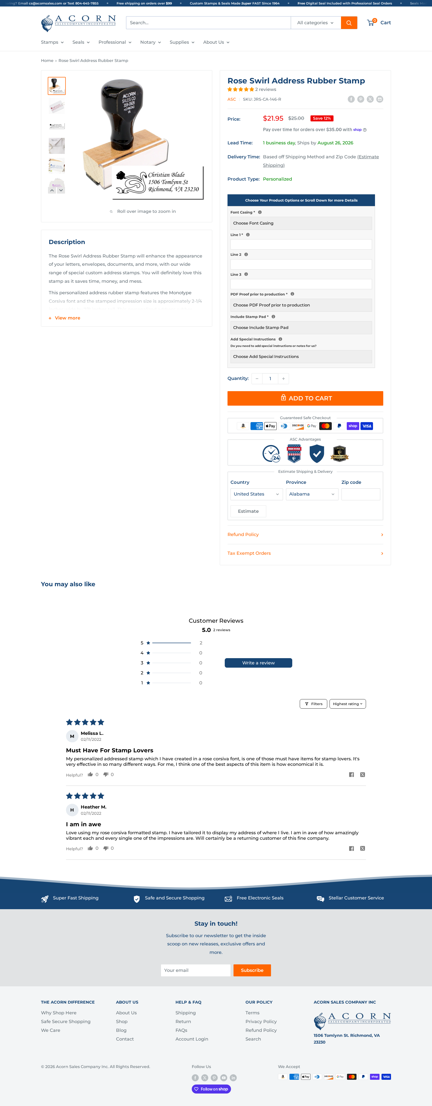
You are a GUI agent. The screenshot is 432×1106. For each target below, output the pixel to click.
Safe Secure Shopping (65, 1021)
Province (296, 482)
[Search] (349, 22)
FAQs (181, 1030)
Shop (122, 1021)
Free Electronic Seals (260, 898)
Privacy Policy (261, 1021)
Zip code (351, 482)
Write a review (258, 663)
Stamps (49, 42)
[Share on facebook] (351, 775)
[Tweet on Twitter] (370, 99)
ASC (232, 99)
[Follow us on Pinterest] (214, 1077)
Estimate (248, 511)
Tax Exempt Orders (249, 553)
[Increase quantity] (283, 378)
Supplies (179, 42)
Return (183, 1021)
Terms (253, 1013)
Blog (121, 1030)
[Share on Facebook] (351, 99)
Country (239, 482)
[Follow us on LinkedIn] (233, 1077)
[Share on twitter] (362, 775)
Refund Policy (243, 534)
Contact (125, 1039)
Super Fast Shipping (75, 898)
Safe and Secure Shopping (174, 898)
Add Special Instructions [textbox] (301, 342)
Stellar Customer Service (356, 898)
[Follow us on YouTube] (223, 1077)
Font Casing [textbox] (301, 212)
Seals (78, 42)
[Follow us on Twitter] (204, 1077)
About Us (213, 42)
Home (47, 60)
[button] (241, 89)
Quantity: (238, 378)
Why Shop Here (58, 1013)
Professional (112, 42)
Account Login (192, 1039)
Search (253, 1039)
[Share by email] (379, 99)
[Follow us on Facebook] (195, 1077)
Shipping (186, 1013)
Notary (148, 42)
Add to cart (310, 398)
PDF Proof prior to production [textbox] (301, 293)
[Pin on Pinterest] (360, 99)
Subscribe (252, 970)
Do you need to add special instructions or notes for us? (273, 346)
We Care (50, 1030)
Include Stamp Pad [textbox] (301, 316)
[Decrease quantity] (257, 378)
